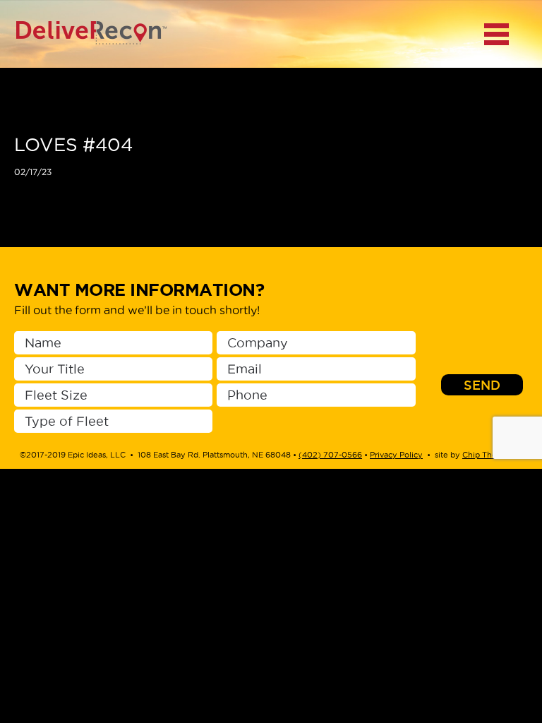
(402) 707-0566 (330, 454)
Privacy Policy (396, 454)
